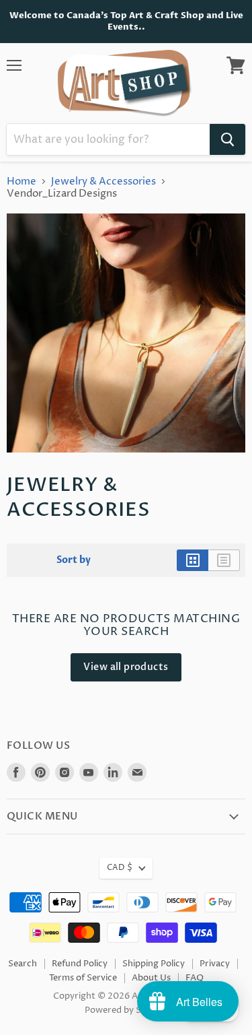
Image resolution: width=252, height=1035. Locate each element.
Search (22, 964)
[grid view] (192, 560)
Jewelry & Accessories (103, 181)
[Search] (227, 139)
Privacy (215, 964)
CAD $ (119, 867)
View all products (125, 667)
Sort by (73, 560)
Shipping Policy (153, 964)
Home (21, 181)
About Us (151, 978)
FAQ (194, 978)
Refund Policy (80, 964)
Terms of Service (83, 978)
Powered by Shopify (126, 1010)
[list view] (224, 560)
